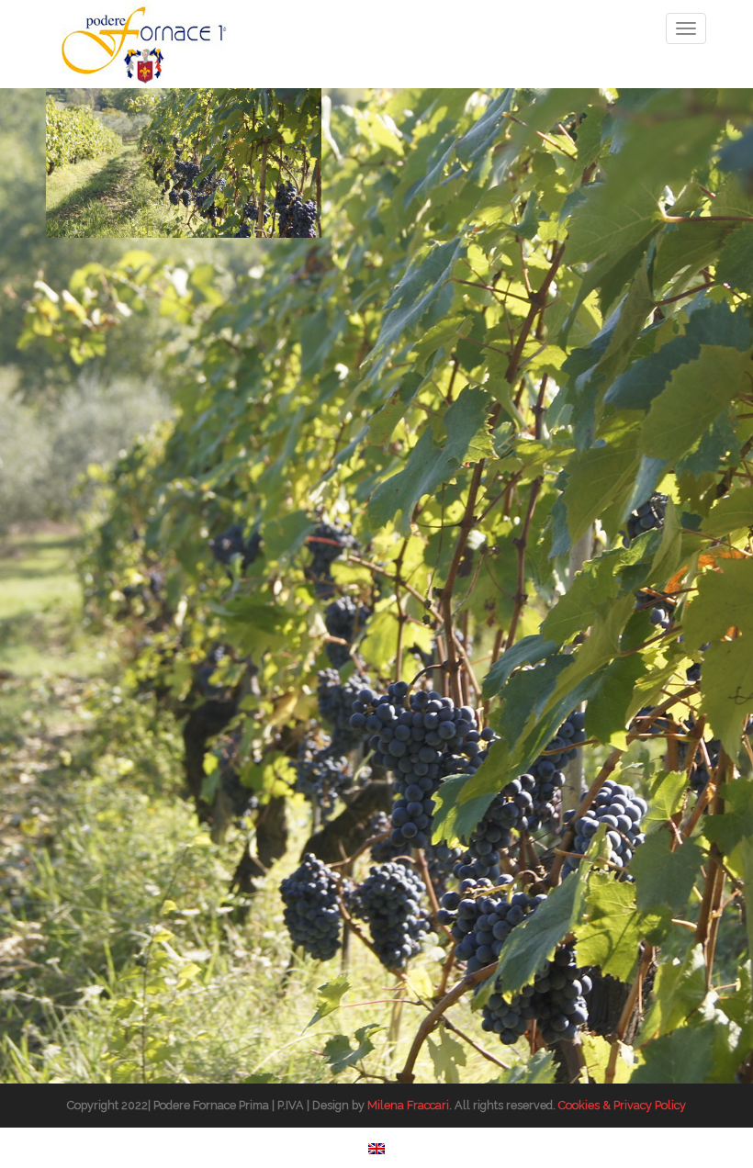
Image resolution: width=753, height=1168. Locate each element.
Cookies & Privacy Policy (622, 1105)
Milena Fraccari (408, 1105)
